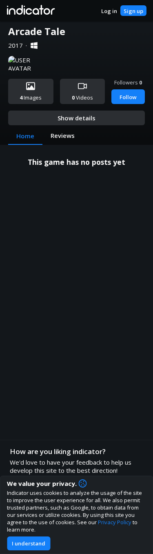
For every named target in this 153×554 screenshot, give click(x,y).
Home (25, 136)
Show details (76, 118)
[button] (30, 10)
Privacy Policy (114, 522)
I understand (28, 543)
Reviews (63, 135)
